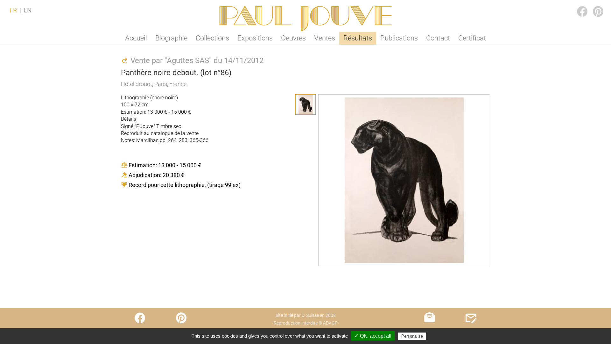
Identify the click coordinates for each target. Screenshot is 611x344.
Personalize (412, 336)
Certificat (472, 38)
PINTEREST (181, 330)
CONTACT (471, 330)
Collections (212, 38)
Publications (399, 38)
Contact (438, 38)
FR (13, 10)
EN (28, 10)
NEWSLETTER (430, 330)
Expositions (255, 38)
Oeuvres (293, 38)
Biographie (171, 38)
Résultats (357, 38)
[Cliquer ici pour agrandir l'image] (305, 104)
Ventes (324, 38)
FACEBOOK (140, 330)
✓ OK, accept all (373, 336)
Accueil (136, 38)
